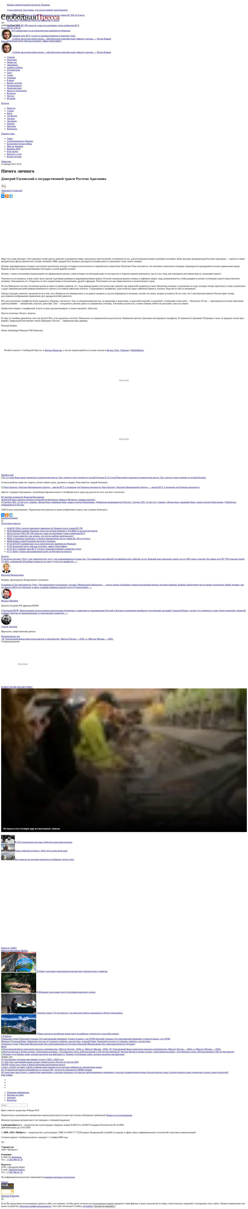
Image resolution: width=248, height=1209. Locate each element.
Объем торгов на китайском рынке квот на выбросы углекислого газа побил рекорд (78, 1033)
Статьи (10, 111)
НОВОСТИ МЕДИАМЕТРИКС (17, 687)
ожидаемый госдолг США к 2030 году (45, 1059)
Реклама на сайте (15, 1095)
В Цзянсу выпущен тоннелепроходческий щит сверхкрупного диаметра (72, 971)
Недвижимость (14, 85)
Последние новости (11, 523)
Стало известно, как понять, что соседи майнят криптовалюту (37, 10)
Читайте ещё (7, 475)
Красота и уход (14, 154)
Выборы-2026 (13, 149)
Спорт (10, 75)
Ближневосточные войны (19, 143)
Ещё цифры (7, 1075)
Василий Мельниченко (12, 575)
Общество (12, 62)
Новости (11, 108)
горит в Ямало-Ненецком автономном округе (43, 1064)
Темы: (10, 138)
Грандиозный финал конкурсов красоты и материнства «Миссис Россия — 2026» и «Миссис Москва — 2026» (59, 639)
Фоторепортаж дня (10, 636)
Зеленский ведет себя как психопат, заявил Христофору (34, 41)
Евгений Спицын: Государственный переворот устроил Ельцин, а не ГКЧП (133, 1039)
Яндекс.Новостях (53, 350)
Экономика (12, 65)
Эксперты (12, 121)
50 (2, 1059)
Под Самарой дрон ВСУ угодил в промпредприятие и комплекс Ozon (44, 549)
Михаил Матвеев (9, 601)
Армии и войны (15, 67)
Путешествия (13, 70)
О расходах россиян (11, 559)
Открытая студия (9, 1039)
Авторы (11, 118)
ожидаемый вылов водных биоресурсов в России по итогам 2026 (46, 1062)
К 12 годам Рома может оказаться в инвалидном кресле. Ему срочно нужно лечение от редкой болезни (155, 477)
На (2, 1070)
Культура (11, 93)
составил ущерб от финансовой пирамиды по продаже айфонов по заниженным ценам (59, 1067)
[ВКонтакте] (3, 196)
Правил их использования (119, 1115)
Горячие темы (8, 133)
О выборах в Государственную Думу (19, 585)
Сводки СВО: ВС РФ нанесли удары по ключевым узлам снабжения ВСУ (43, 25)
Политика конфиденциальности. (36, 1206)
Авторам (11, 1097)
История (11, 98)
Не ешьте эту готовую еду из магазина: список (31, 828)
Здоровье (11, 78)
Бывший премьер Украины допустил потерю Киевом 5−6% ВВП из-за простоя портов (52, 531)
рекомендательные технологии (59, 1177)
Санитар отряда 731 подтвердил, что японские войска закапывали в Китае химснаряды (80, 1013)
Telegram (124, 350)
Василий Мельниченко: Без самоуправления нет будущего (106, 1044)
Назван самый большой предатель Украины (28, 5)
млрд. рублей (9, 1067)
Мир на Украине (15, 146)
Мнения (5, 1041)
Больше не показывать (105, 1206)
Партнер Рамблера (10, 1196)
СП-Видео (12, 116)
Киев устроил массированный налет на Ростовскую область (39, 551)
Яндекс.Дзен (113, 350)
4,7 (2, 1062)
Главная (11, 57)
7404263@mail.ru (16, 1169)
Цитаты (10, 123)
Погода (10, 96)
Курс (3, 28)
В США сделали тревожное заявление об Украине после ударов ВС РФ (45, 528)
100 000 (4, 1064)
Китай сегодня (14, 156)
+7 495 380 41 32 (14, 1172)
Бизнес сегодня (14, 83)
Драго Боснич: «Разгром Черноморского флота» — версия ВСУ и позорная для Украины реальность (150, 487)
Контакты (12, 1100)
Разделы (5, 103)
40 (2, 1072)
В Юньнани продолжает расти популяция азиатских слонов (66, 992)
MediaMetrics (137, 350)
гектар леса (14, 1064)
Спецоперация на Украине (20, 141)
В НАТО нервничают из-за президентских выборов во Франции (41, 544)
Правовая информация (18, 1092)
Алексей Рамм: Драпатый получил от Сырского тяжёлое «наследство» (116, 1041)
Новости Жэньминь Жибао (14, 950)
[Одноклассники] (7, 196)
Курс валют (12, 151)
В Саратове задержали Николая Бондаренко (22, 497)
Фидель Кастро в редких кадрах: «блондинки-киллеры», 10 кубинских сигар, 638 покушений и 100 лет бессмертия (177, 1051)
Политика (12, 59)
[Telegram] (11, 196)
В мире (10, 80)
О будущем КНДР (10, 610)
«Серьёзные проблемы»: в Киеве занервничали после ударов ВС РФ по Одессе (48, 538)
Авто (9, 72)
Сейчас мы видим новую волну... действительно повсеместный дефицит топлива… (54, 39)
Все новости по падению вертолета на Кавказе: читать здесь (44, 859)
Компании (12, 129)
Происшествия (14, 88)
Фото (9, 113)
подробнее (88, 1206)
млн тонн (9, 1062)
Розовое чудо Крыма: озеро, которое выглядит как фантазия (95, 1054)
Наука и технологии (17, 90)
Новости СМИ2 (9, 948)
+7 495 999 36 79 (14, 1159)
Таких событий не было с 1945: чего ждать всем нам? (41, 851)
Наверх (4, 1182)
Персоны (11, 126)
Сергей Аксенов (9, 626)
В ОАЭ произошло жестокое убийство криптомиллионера (43, 842)
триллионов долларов (14, 1059)
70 (5, 1070)
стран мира (9, 1072)
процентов (12, 1070)
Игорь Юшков (104, 39)
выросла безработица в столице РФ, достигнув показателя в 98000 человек (55, 1070)
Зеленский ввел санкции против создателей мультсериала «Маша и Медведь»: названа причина (48, 499)
